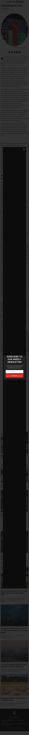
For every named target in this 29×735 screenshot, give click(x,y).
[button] (24, 149)
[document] (14, 367)
